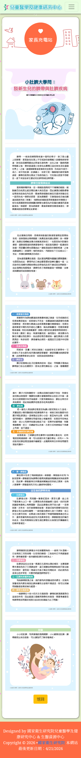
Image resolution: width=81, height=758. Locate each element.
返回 (40, 699)
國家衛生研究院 (51, 742)
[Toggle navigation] (71, 7)
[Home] (33, 7)
